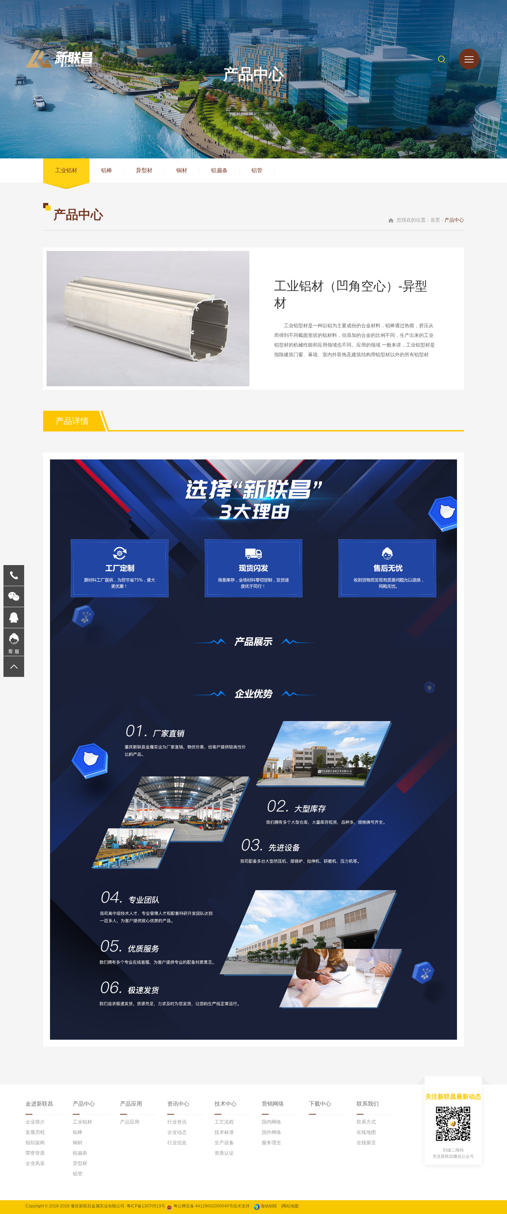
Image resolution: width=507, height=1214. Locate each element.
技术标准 (224, 1132)
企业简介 (35, 1122)
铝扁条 (219, 170)
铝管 (256, 170)
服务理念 (271, 1142)
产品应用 (131, 1104)
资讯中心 (178, 1104)
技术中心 (226, 1104)
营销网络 (273, 1104)
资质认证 (224, 1153)
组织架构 (35, 1142)
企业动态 (177, 1132)
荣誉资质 (35, 1153)
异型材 (144, 170)
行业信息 (177, 1142)
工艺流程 (224, 1122)
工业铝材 (66, 170)
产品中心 (84, 1104)
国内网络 (271, 1122)
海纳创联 (268, 1206)
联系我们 (368, 1104)
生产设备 (224, 1142)
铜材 (181, 170)
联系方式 (366, 1122)
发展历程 (35, 1132)
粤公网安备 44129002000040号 (202, 1206)
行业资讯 (177, 1122)
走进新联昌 (39, 1104)
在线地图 (366, 1132)
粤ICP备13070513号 (146, 1206)
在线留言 (366, 1142)
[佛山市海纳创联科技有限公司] (256, 1206)
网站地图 (290, 1206)
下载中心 (320, 1104)
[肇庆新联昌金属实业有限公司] (59, 59)
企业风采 (35, 1163)
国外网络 (271, 1132)
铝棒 (106, 170)
